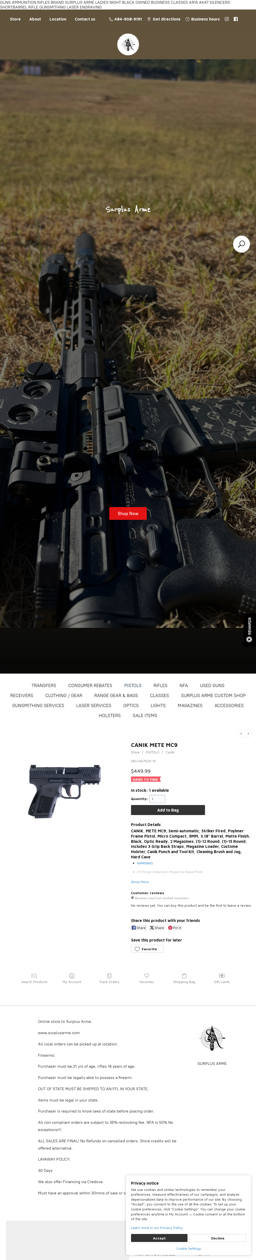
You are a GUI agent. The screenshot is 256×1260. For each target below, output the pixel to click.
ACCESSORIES (229, 705)
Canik (170, 752)
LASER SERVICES (93, 705)
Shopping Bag (184, 982)
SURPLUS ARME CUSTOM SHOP (213, 695)
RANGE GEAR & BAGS (116, 695)
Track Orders (109, 982)
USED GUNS (212, 685)
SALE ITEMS (145, 715)
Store (15, 19)
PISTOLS (133, 685)
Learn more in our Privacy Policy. (157, 1227)
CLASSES (159, 695)
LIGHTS (158, 705)
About (35, 19)
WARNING (145, 863)
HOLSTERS (110, 715)
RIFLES (161, 685)
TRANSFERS (44, 685)
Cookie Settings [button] (188, 1248)
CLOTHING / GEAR (63, 695)
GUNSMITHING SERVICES (38, 705)
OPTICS (131, 705)
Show (250, 630)
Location (58, 19)
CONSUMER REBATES (90, 685)
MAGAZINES (190, 705)
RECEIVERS (21, 695)
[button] (147, 949)
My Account (71, 982)
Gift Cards (222, 982)
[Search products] (241, 244)
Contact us (85, 19)
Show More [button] (140, 882)
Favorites (147, 982)
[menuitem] (241, 733)
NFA (184, 685)
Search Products (34, 982)
